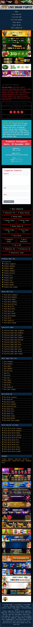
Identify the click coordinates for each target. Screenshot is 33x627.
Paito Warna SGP (26, 612)
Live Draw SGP (16, 17)
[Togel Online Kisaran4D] (16, 53)
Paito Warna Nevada (9, 315)
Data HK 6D (6, 384)
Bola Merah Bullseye (9, 406)
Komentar (17, 84)
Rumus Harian (24, 213)
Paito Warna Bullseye (10, 304)
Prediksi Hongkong (9, 266)
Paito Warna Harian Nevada (11, 449)
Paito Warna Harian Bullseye (12, 437)
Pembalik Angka (9, 240)
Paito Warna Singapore (10, 294)
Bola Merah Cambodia (9, 404)
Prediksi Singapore (9, 263)
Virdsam (4, 459)
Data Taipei (7, 380)
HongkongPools (10, 619)
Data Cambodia (7, 368)
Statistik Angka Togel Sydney (12, 335)
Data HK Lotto (21, 621)
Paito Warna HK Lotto (9, 621)
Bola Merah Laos (8, 413)
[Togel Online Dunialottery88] (16, 558)
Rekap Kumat (17, 216)
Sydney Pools (21, 617)
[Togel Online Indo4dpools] (16, 538)
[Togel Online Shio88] (16, 592)
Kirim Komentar (8, 201)
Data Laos (6, 377)
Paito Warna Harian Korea (11, 442)
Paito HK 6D (17, 25)
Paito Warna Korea (9, 308)
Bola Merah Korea (8, 411)
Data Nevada (7, 382)
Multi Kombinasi (23, 240)
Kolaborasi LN (24, 249)
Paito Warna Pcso (8, 306)
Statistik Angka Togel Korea (12, 344)
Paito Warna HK (6, 261)
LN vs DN (17, 245)
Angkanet (13, 617)
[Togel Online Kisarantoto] (16, 60)
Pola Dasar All (24, 231)
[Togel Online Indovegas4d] (16, 599)
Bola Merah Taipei (9, 415)
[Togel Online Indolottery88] (16, 572)
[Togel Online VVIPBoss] (16, 33)
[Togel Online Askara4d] (16, 504)
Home (16, 11)
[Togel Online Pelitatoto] (16, 67)
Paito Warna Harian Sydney (11, 432)
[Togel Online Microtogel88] (16, 471)
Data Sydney (7, 366)
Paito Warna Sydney (9, 299)
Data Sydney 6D (8, 387)
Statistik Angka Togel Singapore (13, 330)
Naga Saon (4, 612)
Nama (5, 187)
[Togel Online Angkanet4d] (16, 579)
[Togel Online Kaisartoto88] (16, 531)
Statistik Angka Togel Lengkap (13, 353)
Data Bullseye (7, 370)
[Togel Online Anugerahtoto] (16, 565)
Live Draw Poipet (7, 87)
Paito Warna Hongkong (10, 297)
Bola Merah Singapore (10, 397)
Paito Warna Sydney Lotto (23, 619)
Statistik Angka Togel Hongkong (13, 332)
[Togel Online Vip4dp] (16, 552)
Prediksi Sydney (8, 268)
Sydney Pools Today (18, 460)
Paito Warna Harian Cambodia (12, 435)
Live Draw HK (16, 14)
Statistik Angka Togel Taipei (12, 349)
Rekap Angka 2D (17, 226)
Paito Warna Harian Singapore (12, 428)
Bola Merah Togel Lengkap (11, 420)
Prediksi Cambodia (9, 270)
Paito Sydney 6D (16, 28)
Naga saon (18, 459)
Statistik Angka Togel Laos (12, 346)
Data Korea (6, 375)
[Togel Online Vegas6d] (16, 498)
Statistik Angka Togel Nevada (12, 351)
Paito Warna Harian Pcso (11, 440)
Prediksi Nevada (8, 284)
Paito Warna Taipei (9, 313)
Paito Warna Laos (8, 311)
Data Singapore (8, 361)
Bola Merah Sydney (9, 401)
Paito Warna (17, 22)
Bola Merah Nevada (9, 418)
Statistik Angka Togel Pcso (12, 342)
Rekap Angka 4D (9, 231)
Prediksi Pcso (7, 275)
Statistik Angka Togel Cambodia (13, 337)
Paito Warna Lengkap (9, 322)
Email (5, 194)
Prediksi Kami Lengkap (10, 287)
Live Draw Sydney (16, 19)
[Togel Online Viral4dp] (16, 74)
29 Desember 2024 (7, 84)
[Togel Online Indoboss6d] (16, 477)
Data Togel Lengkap (9, 389)
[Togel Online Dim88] (16, 40)
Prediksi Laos (7, 280)
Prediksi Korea (8, 277)
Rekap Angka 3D (24, 221)
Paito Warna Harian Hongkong (12, 430)
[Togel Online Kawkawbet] (16, 491)
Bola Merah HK (7, 399)
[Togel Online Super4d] (16, 47)
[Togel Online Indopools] (16, 585)
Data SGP (11, 614)
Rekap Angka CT (9, 221)
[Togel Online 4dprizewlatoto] (16, 525)
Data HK (5, 614)
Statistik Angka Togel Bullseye (13, 339)
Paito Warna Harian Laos (11, 444)
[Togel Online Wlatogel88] (16, 518)
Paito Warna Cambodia (10, 301)
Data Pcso (6, 373)
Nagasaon (10, 459)
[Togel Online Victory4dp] (16, 484)
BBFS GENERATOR (17, 209)
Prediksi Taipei (8, 282)
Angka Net (11, 611)
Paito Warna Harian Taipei (11, 446)
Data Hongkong (7, 363)
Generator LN (9, 213)
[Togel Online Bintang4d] (16, 511)
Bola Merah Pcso (8, 408)
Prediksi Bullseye (9, 273)
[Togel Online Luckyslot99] (16, 545)
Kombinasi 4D (9, 249)
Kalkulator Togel (17, 253)
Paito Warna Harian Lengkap (12, 451)
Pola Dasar (17, 235)
